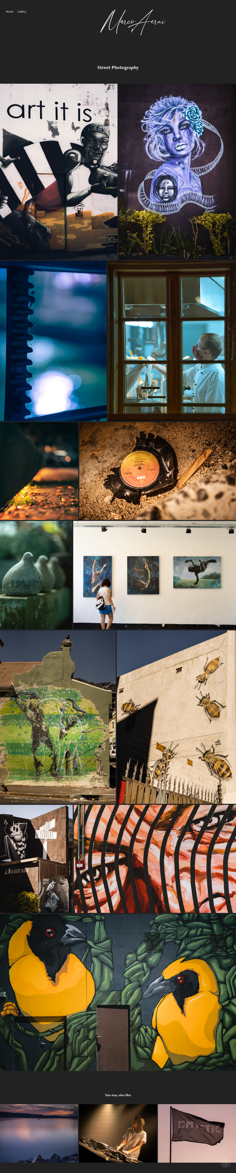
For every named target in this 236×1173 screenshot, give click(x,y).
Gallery (22, 11)
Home (9, 11)
